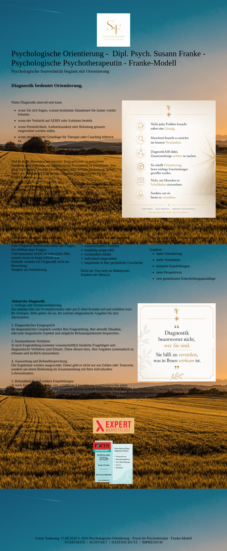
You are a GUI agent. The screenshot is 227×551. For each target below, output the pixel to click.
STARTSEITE (75, 542)
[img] (113, 30)
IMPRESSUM (152, 542)
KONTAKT (98, 542)
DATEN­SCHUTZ (125, 542)
